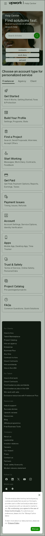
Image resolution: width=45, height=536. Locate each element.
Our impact (8, 451)
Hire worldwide (10, 365)
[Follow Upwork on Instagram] (30, 479)
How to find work (11, 378)
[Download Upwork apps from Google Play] (12, 488)
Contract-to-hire (11, 357)
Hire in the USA (10, 368)
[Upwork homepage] (15, 3)
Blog (6, 420)
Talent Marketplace (12, 336)
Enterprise (8, 347)
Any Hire (7, 354)
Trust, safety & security (13, 465)
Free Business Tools (12, 427)
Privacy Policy (13, 523)
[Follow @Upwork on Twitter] (18, 479)
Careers (7, 447)
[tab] (8, 81)
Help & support (10, 406)
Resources (8, 416)
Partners (7, 461)
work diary (22, 55)
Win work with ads (11, 392)
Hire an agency (10, 343)
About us (7, 437)
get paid (22, 60)
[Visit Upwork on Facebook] (6, 479)
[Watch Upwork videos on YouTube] (24, 479)
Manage (35, 529)
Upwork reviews (10, 413)
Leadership (9, 440)
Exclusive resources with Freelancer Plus (21, 396)
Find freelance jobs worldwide (16, 385)
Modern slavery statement (15, 468)
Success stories (10, 409)
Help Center (30, 3)
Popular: (9, 45)
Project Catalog (10, 340)
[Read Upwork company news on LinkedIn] (12, 479)
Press (6, 454)
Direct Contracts (11, 361)
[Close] (39, 495)
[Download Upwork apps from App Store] (6, 488)
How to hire (8, 333)
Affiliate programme (12, 423)
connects (22, 50)
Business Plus (10, 350)
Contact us (8, 458)
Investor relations (11, 444)
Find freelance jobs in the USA (16, 389)
